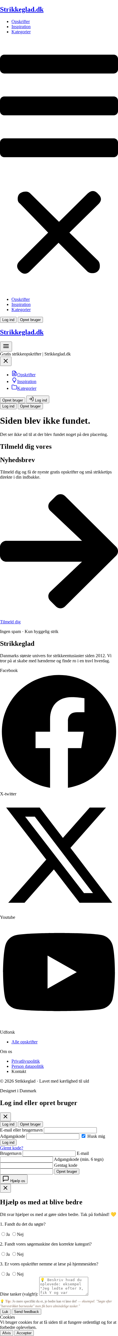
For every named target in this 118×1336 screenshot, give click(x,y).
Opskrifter (20, 21)
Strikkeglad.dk (22, 9)
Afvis (6, 1333)
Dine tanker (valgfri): (19, 1294)
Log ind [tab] (8, 1124)
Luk (5, 1312)
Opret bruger (30, 320)
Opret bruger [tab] (30, 1124)
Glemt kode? (11, 1147)
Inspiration (21, 26)
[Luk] (5, 1116)
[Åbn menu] (6, 348)
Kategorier (21, 31)
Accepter (24, 1333)
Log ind (8, 320)
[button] (59, 165)
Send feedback (26, 1312)
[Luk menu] (5, 362)
